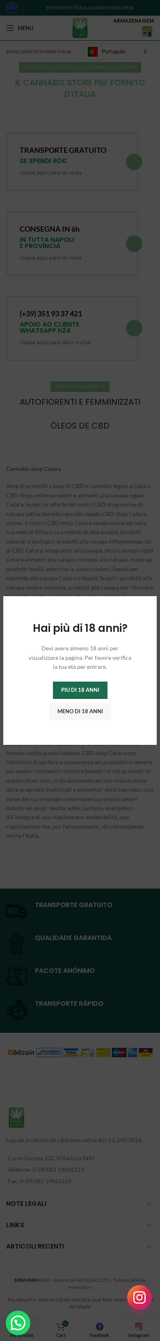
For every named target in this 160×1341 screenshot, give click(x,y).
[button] (18, 1323)
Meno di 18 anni (80, 711)
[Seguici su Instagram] (139, 1297)
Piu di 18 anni (80, 690)
